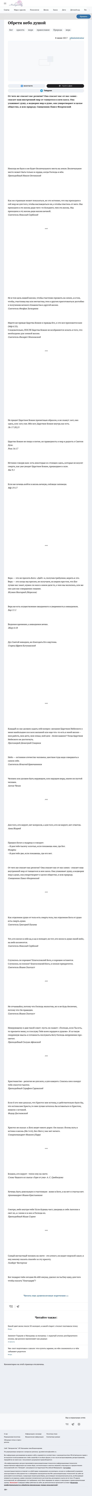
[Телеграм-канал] (46, 90)
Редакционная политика (12, 1437)
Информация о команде (33, 1434)
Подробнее (67, 1468)
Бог (11, 29)
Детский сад (75, 10)
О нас (6, 1434)
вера (68, 29)
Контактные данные (53, 1437)
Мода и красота (20, 10)
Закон (55, 10)
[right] (89, 10)
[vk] (11, 1306)
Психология (34, 10)
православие (43, 29)
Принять (83, 16)
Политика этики (51, 1434)
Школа (46, 10)
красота (20, 29)
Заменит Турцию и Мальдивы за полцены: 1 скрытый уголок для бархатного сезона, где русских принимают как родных (42, 1338)
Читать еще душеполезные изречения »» (46, 1295)
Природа (57, 29)
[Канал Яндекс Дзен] (65, 86)
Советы (6, 10)
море (30, 29)
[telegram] (18, 1306)
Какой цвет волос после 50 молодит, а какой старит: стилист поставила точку (43, 1327)
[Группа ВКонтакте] (26, 86)
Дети (64, 10)
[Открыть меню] (5, 3)
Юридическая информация (34, 1437)
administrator (77, 38)
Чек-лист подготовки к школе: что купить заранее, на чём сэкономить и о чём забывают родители (43, 1351)
